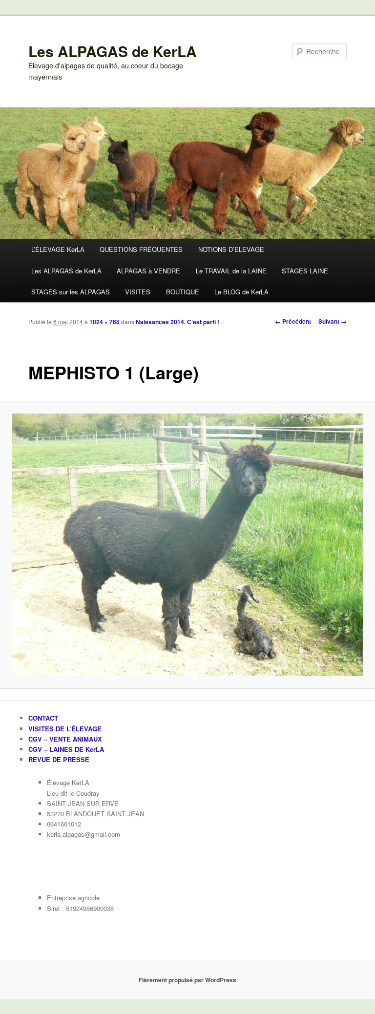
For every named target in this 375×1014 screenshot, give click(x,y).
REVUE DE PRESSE (58, 759)
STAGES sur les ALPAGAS (70, 291)
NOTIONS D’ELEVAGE (231, 249)
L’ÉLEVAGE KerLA (57, 249)
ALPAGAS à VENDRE (148, 270)
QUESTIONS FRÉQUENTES (141, 249)
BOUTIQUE (182, 291)
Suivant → (332, 321)
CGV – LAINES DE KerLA (66, 749)
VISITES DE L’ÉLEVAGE (65, 728)
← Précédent (293, 321)
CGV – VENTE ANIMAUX (65, 739)
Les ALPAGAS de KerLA (112, 51)
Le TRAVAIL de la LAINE (231, 270)
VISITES (137, 291)
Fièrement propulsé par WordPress (187, 979)
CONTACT (43, 718)
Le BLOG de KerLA (241, 291)
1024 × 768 (104, 321)
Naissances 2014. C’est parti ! (177, 321)
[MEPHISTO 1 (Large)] (187, 545)
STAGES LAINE (305, 270)
